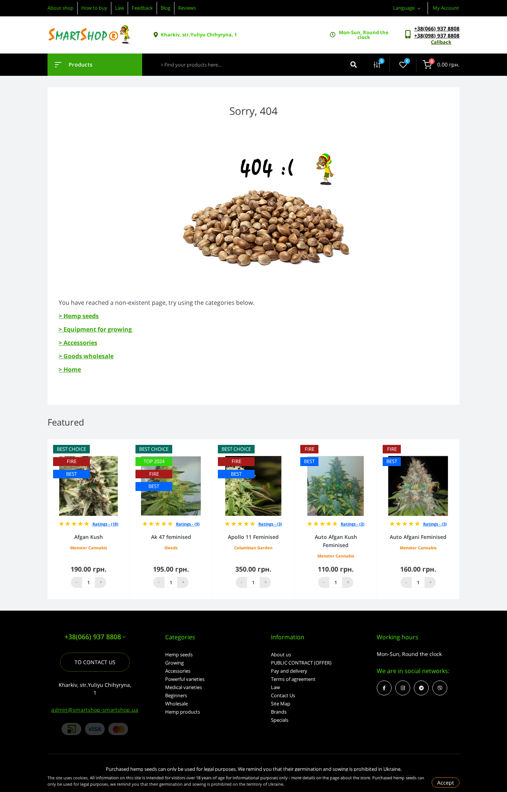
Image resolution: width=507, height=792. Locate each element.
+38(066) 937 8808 (436, 28)
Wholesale (176, 703)
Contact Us (283, 695)
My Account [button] (446, 7)
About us (281, 654)
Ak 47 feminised (171, 536)
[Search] (353, 65)
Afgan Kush (88, 536)
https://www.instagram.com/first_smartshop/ (402, 688)
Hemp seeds (179, 654)
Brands (279, 711)
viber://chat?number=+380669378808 (439, 688)
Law (119, 7)
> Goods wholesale (86, 356)
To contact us (95, 662)
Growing (174, 662)
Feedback (142, 7)
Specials (279, 720)
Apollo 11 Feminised (253, 536)
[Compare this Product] (115, 444)
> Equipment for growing (96, 329)
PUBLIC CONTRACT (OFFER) (301, 662)
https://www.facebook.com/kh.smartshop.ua (384, 688)
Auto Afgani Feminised (418, 536)
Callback (441, 42)
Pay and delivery (289, 670)
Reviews (187, 7)
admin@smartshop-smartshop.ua (94, 709)
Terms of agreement (293, 679)
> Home (70, 369)
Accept (445, 782)
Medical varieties (183, 687)
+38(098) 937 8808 (436, 35)
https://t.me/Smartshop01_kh (421, 688)
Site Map (280, 703)
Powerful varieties (185, 679)
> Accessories (78, 343)
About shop (60, 7)
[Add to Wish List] (126, 444)
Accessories (177, 670)
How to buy (94, 7)
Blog (165, 7)
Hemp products (182, 711)
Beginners (176, 695)
